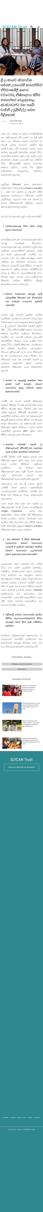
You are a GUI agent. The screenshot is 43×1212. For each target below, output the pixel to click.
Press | (25, 1117)
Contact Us (37, 1117)
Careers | (30, 1117)
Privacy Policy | (12, 1129)
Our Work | (13, 1117)
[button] (38, 27)
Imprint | (20, 1129)
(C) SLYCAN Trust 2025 (29, 1129)
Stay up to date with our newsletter (21, 767)
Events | (20, 1117)
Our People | (6, 1117)
